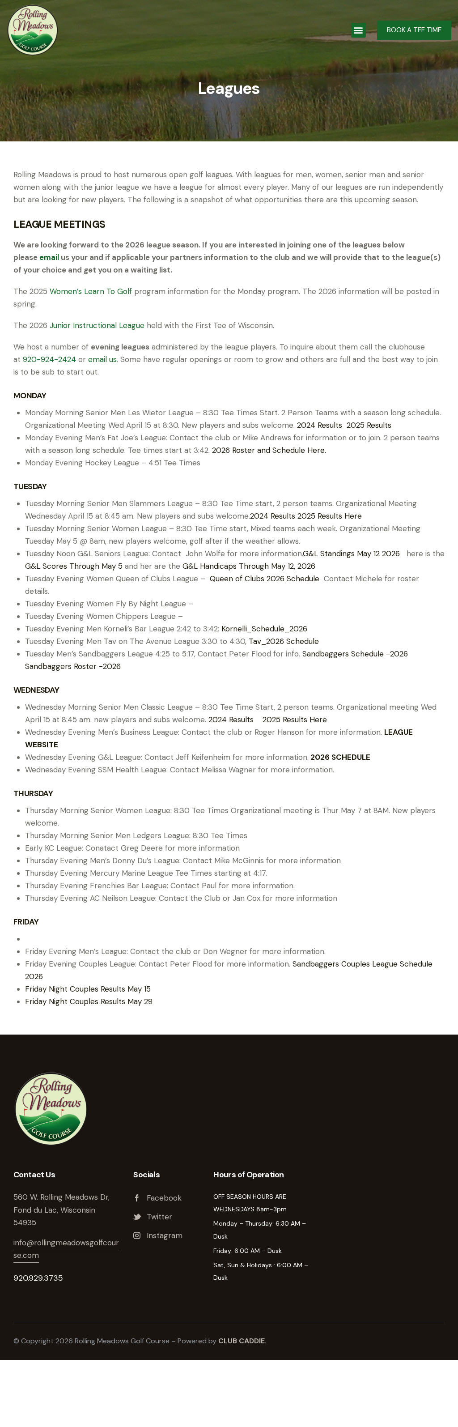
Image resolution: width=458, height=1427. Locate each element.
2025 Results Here (329, 516)
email (49, 257)
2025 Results (369, 425)
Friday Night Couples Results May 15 (88, 989)
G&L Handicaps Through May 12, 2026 (248, 566)
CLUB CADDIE (241, 1341)
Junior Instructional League (97, 325)
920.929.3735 (38, 1278)
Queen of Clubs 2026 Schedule (266, 579)
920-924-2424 (49, 359)
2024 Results (319, 425)
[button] (358, 30)
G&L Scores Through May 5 (74, 566)
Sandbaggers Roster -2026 (73, 666)
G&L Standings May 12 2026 (351, 553)
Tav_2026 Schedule (284, 641)
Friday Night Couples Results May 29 (89, 1001)
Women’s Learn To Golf (91, 291)
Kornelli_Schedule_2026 (264, 629)
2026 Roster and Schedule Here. (269, 450)
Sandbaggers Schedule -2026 (355, 654)
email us (102, 359)
